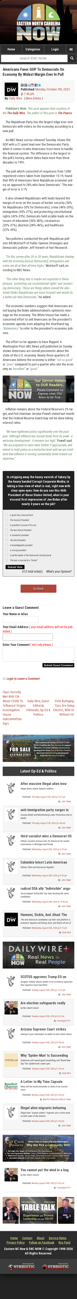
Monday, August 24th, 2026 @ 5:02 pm (48, 1095)
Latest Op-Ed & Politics (38, 771)
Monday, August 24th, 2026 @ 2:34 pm (48, 1121)
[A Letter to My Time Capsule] (11, 1086)
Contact (27, 1238)
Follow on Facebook (41, 1242)
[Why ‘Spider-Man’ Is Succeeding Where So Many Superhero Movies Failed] (11, 1060)
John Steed (66, 801)
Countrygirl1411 (64, 1021)
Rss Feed (64, 1242)
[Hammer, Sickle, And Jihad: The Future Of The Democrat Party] (11, 919)
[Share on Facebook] (36, 85)
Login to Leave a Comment (23, 678)
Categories (33, 49)
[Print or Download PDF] (31, 85)
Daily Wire (15, 98)
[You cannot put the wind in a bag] (11, 1174)
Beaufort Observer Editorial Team (57, 1099)
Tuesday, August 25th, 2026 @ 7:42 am (48, 1068)
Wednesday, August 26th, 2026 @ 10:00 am (50, 902)
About (40, 1238)
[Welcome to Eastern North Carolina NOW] (38, 22)
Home (11, 49)
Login (55, 49)
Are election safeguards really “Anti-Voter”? (43, 1005)
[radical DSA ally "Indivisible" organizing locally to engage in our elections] (11, 893)
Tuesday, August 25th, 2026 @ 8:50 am (48, 1042)
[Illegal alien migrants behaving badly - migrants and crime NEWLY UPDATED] (11, 1112)
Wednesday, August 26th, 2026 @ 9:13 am (49, 928)
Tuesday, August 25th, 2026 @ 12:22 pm (48, 990)
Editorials (33, 710)
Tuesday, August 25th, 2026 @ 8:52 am (48, 1016)
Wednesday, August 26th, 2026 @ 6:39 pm (49, 849)
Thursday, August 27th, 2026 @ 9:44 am (48, 823)
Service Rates (58, 1238)
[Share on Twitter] (39, 85)
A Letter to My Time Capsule (41, 1081)
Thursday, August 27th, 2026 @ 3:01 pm (48, 797)
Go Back (38, 589)
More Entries (33, 98)
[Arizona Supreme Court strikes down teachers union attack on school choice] (11, 1034)
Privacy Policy (16, 1242)
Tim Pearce (65, 113)
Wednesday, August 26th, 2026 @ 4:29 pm (49, 875)
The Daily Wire (16, 113)
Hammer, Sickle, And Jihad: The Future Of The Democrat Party (44, 917)
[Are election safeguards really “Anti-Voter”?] (11, 1007)
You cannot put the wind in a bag (45, 1170)
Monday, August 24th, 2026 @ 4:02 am (48, 1183)
